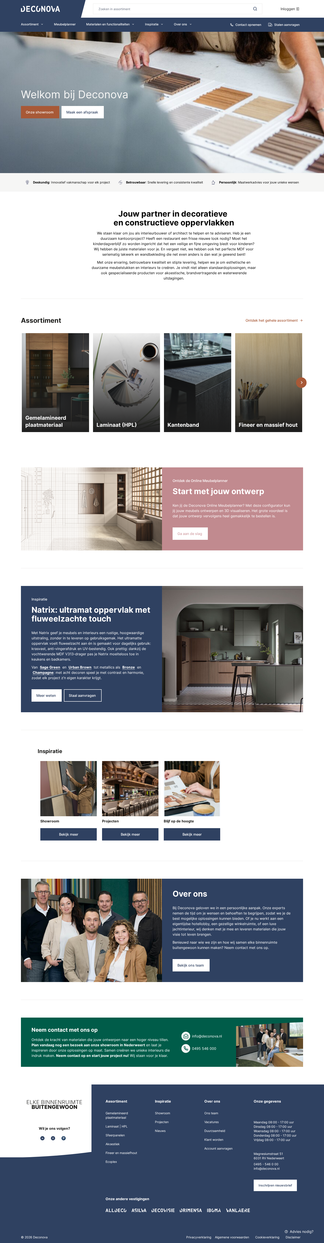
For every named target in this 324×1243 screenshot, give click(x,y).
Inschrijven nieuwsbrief (275, 1185)
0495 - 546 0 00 (266, 1164)
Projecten (110, 821)
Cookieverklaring (267, 1237)
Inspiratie (151, 24)
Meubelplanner (65, 24)
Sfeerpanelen (115, 1135)
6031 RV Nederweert (269, 1158)
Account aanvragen (218, 1148)
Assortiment (30, 24)
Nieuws (160, 1131)
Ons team (211, 1113)
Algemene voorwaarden (232, 1237)
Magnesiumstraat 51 (268, 1154)
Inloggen (288, 9)
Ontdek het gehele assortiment (272, 320)
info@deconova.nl (207, 1036)
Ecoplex (111, 1162)
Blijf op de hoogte (179, 821)
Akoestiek (113, 1144)
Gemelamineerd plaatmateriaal (117, 1115)
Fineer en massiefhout (121, 1153)
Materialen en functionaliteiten (108, 24)
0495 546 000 (204, 1048)
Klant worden (213, 1139)
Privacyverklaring (198, 1237)
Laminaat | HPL (117, 1126)
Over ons (180, 24)
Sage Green (50, 667)
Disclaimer (293, 1237)
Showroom (49, 821)
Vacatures (211, 1122)
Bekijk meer (68, 834)
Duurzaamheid (214, 1131)
